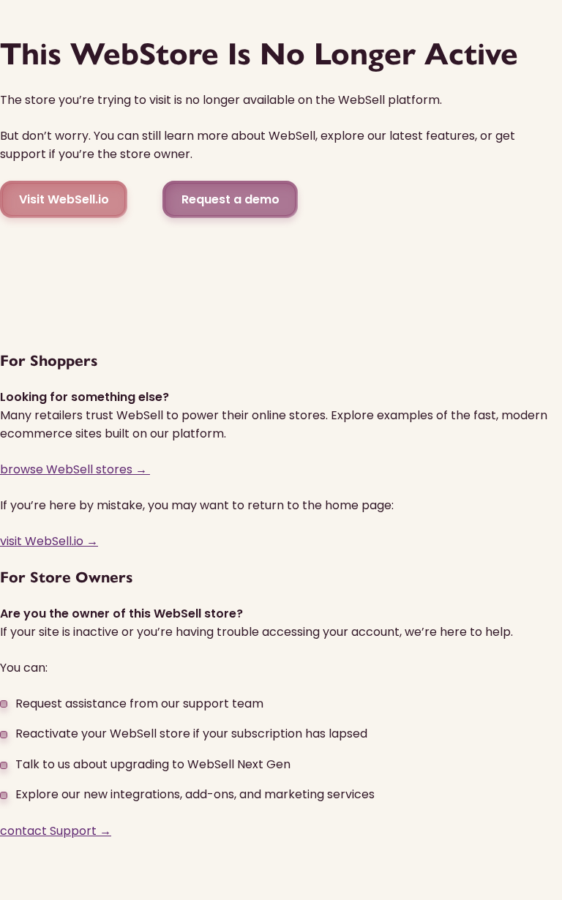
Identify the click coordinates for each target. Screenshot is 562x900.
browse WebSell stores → (75, 469)
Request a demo (230, 199)
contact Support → (55, 830)
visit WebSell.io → (49, 541)
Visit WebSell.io (64, 199)
